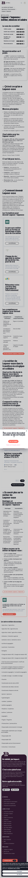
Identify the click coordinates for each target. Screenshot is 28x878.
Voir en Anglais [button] (13, 441)
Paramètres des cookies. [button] (14, 868)
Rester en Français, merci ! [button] (13, 445)
